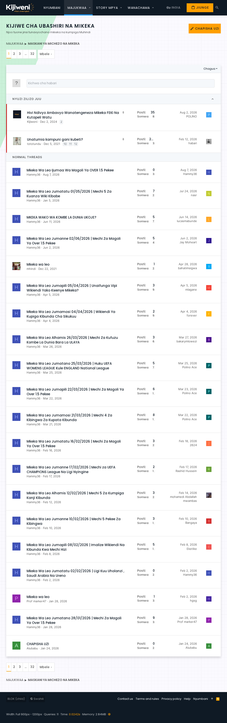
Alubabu (32, 648)
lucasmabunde (187, 221)
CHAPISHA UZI (38, 644)
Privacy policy (171, 699)
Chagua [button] (209, 69)
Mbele (44, 54)
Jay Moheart (188, 242)
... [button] (26, 54)
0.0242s (74, 714)
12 (75, 144)
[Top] (212, 699)
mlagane (191, 289)
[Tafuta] (217, 7)
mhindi (31, 268)
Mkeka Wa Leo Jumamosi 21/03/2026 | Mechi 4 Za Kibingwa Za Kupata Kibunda (69, 417)
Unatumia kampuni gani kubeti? (55, 139)
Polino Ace (189, 367)
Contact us (125, 699)
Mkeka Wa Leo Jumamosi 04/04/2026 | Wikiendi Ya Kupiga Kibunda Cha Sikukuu (71, 314)
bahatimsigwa (187, 268)
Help (187, 699)
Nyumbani (200, 699)
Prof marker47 (36, 601)
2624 (193, 445)
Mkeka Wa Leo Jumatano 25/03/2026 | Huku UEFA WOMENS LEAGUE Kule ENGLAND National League (69, 365)
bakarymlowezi (186, 341)
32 (32, 54)
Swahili (38, 699)
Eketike (192, 548)
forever (192, 315)
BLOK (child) (16, 699)
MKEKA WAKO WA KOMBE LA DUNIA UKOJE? (61, 217)
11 (70, 144)
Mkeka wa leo (38, 264)
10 (65, 144)
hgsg (193, 600)
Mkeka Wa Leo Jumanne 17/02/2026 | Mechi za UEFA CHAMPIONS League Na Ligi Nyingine (71, 469)
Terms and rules (147, 699)
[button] (90, 8)
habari (192, 143)
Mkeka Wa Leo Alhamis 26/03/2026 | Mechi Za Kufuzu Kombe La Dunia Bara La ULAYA (72, 340)
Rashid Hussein (186, 471)
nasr (194, 195)
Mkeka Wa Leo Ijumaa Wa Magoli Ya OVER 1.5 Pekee (70, 170)
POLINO (191, 116)
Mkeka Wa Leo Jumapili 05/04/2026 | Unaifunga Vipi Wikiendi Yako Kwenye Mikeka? (72, 288)
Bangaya (191, 522)
